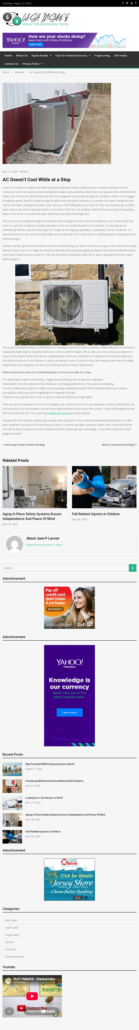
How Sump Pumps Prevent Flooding (24, 444)
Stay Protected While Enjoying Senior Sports (49, 764)
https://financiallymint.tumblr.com (135, 3)
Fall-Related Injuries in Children (96, 514)
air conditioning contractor (58, 413)
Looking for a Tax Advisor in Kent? (44, 797)
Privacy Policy (31, 63)
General (24, 171)
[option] (35, 496)
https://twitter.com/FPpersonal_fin (127, 3)
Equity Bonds (40, 55)
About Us (22, 55)
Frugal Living (102, 55)
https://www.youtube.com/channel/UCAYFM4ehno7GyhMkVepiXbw (132, 3)
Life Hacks (120, 55)
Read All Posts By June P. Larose (44, 544)
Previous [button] (4, 497)
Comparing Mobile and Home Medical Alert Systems (54, 781)
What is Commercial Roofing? (118, 444)
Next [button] (134, 497)
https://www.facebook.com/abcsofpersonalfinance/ (123, 3)
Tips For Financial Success (71, 55)
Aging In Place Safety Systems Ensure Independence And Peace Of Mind (65, 814)
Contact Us (11, 63)
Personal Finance (14, 956)
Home (8, 55)
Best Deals (11, 920)
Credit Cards (11, 927)
